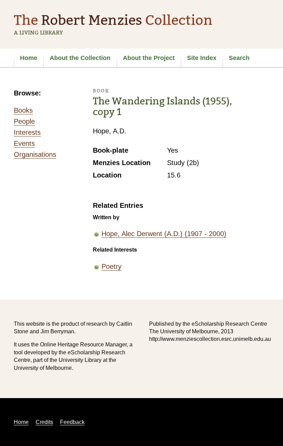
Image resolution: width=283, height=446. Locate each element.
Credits (44, 422)
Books (23, 110)
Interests (27, 132)
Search (239, 57)
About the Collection (80, 57)
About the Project (149, 57)
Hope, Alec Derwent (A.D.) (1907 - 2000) (163, 233)
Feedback (72, 422)
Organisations (35, 154)
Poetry (111, 266)
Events (24, 143)
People (24, 121)
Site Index (201, 57)
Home (28, 57)
